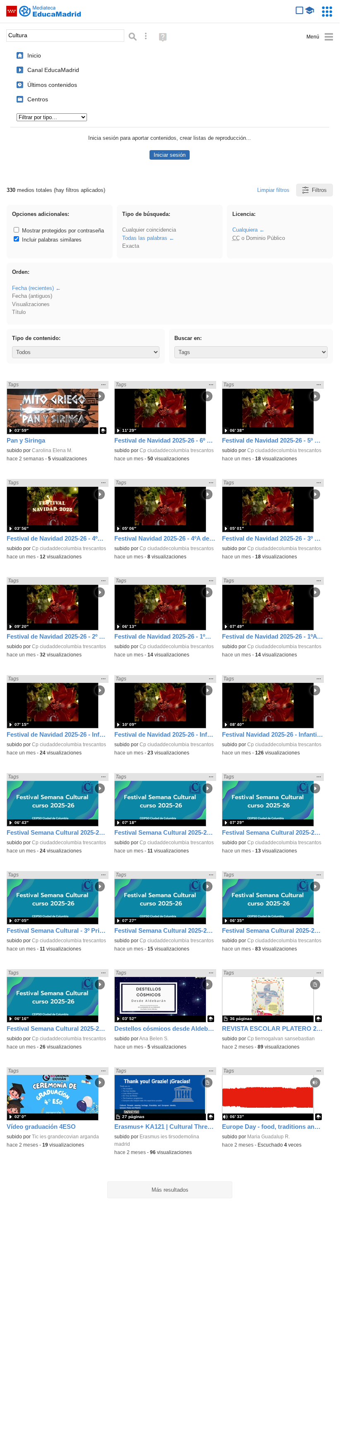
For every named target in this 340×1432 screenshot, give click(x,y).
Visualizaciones (31, 304)
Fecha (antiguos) (32, 296)
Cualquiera (245, 230)
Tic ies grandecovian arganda (65, 1136)
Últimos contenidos (52, 84)
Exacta (130, 246)
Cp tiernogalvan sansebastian (281, 1038)
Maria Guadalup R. (268, 1136)
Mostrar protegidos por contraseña (62, 230)
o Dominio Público (258, 238)
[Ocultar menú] (319, 37)
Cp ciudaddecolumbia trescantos (177, 450)
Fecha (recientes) (33, 288)
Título (19, 312)
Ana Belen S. (154, 1038)
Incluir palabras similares (51, 240)
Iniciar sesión (170, 155)
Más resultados (170, 1190)
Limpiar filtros (273, 190)
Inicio (34, 55)
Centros (37, 99)
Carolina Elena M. (52, 450)
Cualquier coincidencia (149, 230)
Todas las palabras (144, 238)
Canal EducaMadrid (53, 70)
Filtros (319, 190)
